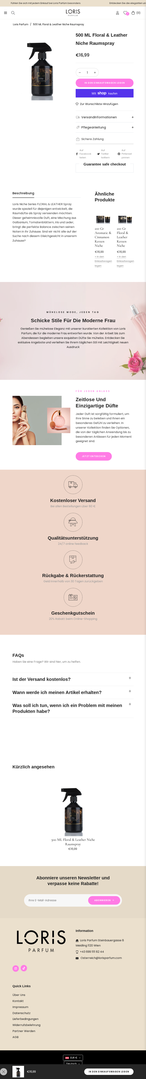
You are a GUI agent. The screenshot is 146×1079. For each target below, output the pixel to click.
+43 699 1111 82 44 (92, 952)
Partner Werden (23, 1031)
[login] (117, 12)
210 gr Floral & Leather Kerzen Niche (122, 237)
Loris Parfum (20, 24)
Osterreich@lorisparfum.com (101, 958)
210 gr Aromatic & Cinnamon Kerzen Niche (103, 237)
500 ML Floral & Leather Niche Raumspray (73, 842)
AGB (15, 1037)
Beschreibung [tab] (23, 193)
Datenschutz (21, 1013)
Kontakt (18, 1001)
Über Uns (18, 995)
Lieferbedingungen (25, 1019)
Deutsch (71, 1063)
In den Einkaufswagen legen (109, 1071)
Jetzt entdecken (94, 456)
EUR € (73, 1057)
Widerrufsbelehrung (26, 1025)
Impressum (20, 1007)
